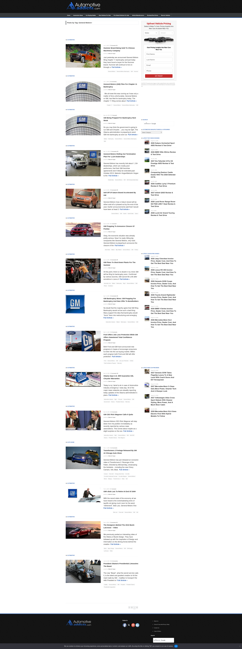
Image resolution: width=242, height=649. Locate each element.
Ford (105, 360)
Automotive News (78, 15)
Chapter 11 (109, 105)
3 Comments (114, 412)
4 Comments (114, 81)
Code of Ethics (157, 631)
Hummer (136, 71)
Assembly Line (107, 283)
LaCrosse (106, 551)
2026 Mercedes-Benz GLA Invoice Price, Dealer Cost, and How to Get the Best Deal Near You (163, 323)
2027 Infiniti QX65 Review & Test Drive (162, 193)
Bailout (105, 138)
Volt (126, 478)
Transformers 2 (116, 478)
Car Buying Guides (91, 15)
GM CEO (132, 435)
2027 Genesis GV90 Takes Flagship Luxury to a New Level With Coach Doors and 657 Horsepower (162, 376)
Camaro (106, 474)
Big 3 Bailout (118, 249)
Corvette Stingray (123, 476)
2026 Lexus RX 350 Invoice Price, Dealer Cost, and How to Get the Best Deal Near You (163, 272)
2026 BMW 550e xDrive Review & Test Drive (163, 153)
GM (132, 71)
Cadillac (106, 584)
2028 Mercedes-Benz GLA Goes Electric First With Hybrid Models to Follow (163, 413)
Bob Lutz (115, 512)
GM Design (129, 548)
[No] (240, 646)
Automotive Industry (110, 322)
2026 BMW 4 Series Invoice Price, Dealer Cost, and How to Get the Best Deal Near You (163, 310)
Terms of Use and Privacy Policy (161, 624)
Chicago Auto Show (119, 474)
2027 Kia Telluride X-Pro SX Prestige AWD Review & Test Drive (162, 163)
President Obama (120, 401)
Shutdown (110, 285)
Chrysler (120, 399)
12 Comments (114, 561)
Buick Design (111, 548)
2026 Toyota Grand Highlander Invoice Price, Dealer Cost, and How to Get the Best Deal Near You (163, 298)
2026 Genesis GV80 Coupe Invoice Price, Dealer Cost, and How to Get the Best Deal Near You (163, 284)
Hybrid (124, 213)
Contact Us (156, 628)
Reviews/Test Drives (152, 15)
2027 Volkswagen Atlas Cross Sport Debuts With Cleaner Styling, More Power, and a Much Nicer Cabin (163, 401)
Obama (113, 401)
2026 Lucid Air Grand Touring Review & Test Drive (163, 214)
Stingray (110, 478)
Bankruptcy (111, 138)
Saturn (136, 213)
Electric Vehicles (165, 15)
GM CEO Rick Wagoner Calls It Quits (118, 414)
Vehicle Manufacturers (138, 15)
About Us (156, 621)
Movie (105, 478)
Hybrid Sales (131, 213)
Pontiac (136, 249)
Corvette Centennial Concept (110, 476)
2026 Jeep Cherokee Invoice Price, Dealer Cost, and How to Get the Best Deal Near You (163, 260)
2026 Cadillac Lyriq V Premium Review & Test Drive (163, 184)
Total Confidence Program (110, 363)
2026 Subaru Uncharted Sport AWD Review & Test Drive (163, 144)
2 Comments (114, 448)
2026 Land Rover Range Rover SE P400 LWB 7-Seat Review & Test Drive (163, 203)
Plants (105, 285)
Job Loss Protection (123, 360)
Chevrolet (111, 474)
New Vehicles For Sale (105, 15)
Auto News (107, 249)
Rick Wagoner (121, 437)
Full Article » (117, 67)
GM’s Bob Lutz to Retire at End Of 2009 (120, 491)
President (123, 584)
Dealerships (111, 180)
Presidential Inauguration (109, 587)
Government (107, 401)
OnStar (131, 360)
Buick (105, 548)
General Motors (111, 71)
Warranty (119, 363)
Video (123, 478)
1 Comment (114, 115)
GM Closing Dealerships (132, 180)
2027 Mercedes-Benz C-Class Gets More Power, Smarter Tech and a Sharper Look (163, 388)
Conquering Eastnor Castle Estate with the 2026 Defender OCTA (163, 174)
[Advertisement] (139, 6)
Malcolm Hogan (111, 53)
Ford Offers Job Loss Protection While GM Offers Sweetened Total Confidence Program (121, 337)
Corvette (127, 474)
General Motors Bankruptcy (123, 71)
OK (176, 646)
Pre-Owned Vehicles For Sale (121, 15)
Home (68, 15)
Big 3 (124, 283)
